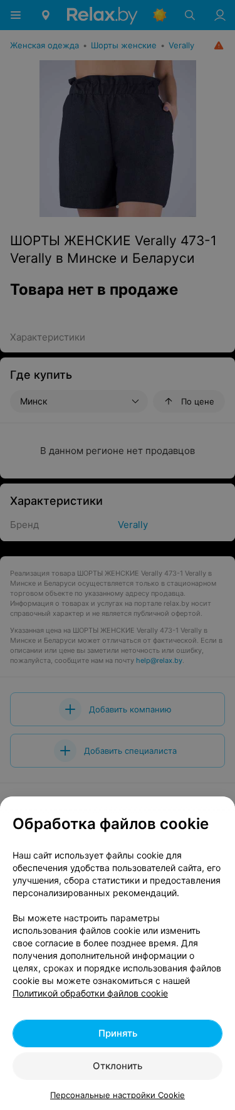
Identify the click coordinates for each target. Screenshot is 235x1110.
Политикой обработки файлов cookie (90, 993)
